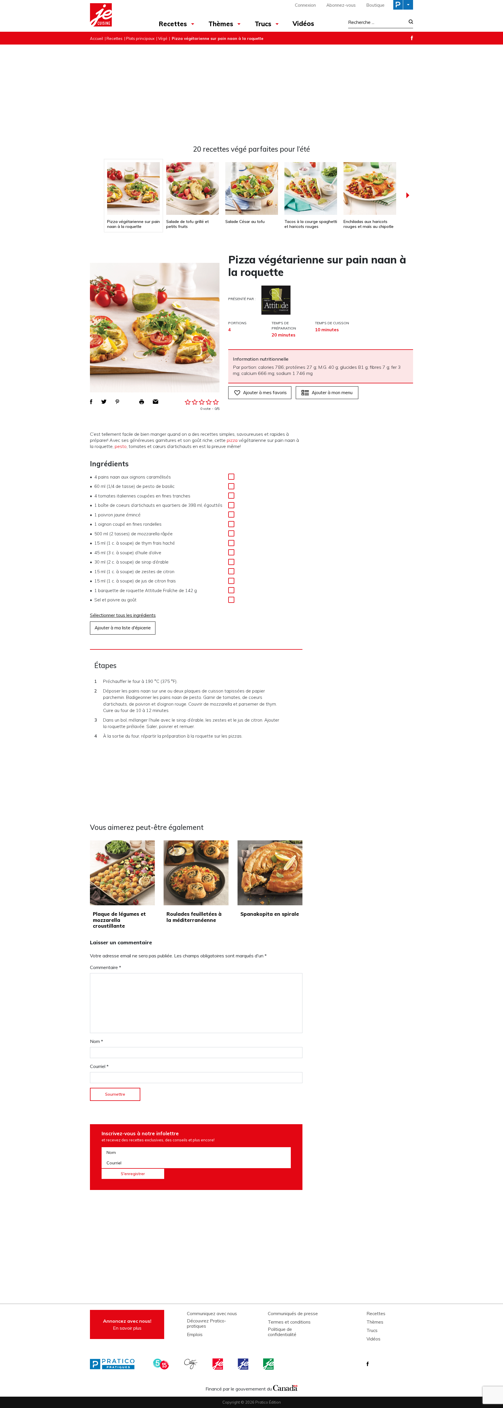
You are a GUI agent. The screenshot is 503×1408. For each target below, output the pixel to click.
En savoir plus (127, 1324)
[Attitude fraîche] (276, 300)
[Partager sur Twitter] (104, 401)
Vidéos (303, 24)
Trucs (263, 24)
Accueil (96, 38)
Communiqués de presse (293, 1313)
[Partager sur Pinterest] (117, 401)
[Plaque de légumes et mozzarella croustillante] (122, 872)
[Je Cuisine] (115, 15)
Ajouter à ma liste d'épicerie (123, 627)
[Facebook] (412, 38)
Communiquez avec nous (212, 1313)
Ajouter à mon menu (332, 392)
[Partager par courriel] (155, 401)
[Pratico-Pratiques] (114, 1364)
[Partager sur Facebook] (91, 401)
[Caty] (191, 1364)
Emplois (195, 1334)
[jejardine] (269, 1364)
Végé (162, 38)
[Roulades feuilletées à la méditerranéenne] (196, 872)
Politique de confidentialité (282, 1332)
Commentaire (105, 967)
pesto (121, 446)
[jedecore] (243, 1364)
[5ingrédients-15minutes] (162, 1364)
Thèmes (220, 24)
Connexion (305, 5)
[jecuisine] (218, 1364)
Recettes (173, 24)
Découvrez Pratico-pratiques (206, 1323)
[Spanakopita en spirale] (270, 872)
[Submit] (409, 22)
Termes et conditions (289, 1322)
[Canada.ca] (285, 1387)
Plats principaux (140, 38)
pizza (232, 440)
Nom (96, 1041)
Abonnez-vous (341, 5)
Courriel (99, 1066)
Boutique (375, 5)
